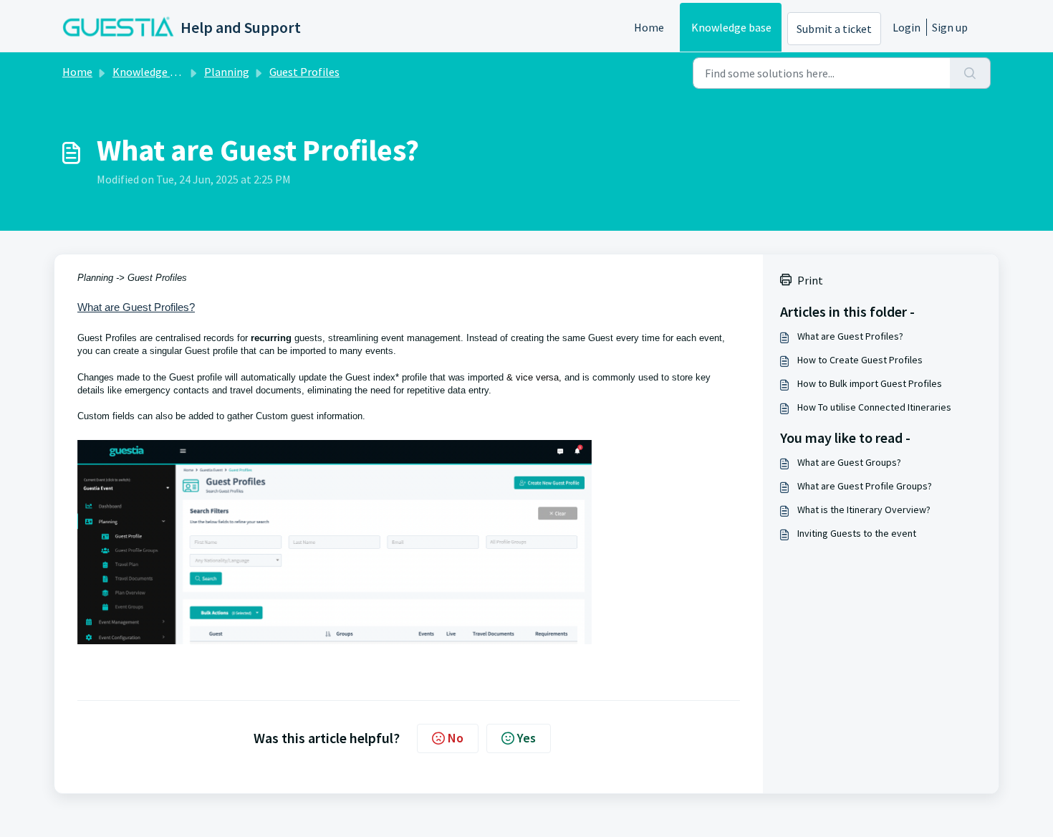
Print (810, 280)
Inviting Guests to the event (856, 533)
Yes (526, 738)
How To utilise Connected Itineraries (874, 407)
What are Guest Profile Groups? (864, 485)
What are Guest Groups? (849, 462)
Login (906, 27)
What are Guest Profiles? (850, 336)
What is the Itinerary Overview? (864, 509)
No (455, 738)
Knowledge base (731, 27)
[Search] (970, 73)
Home (649, 27)
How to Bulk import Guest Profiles (869, 383)
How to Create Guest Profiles (860, 359)
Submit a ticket (834, 28)
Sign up (950, 27)
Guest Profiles (304, 71)
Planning (226, 71)
